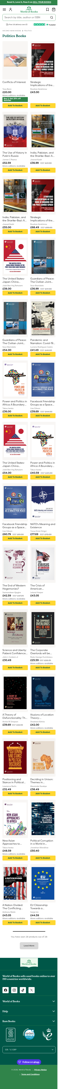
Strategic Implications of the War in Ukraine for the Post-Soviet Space (40, 84)
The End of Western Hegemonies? (14, 587)
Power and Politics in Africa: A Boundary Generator (13, 403)
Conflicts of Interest (14, 82)
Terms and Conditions (29, 1074)
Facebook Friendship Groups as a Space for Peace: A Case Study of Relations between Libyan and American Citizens (41, 403)
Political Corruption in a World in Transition (40, 842)
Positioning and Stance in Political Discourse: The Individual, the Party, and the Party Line (14, 781)
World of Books (23, 1070)
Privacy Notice (39, 1070)
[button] (4, 9)
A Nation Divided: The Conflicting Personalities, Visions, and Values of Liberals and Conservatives (13, 907)
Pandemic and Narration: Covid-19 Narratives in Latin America (40, 342)
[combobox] (27, 17)
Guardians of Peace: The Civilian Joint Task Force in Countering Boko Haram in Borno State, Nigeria (41, 280)
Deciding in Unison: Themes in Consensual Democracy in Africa (40, 781)
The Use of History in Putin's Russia (13, 154)
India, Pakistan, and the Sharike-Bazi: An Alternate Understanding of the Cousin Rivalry (41, 154)
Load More (28, 946)
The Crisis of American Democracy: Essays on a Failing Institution (40, 587)
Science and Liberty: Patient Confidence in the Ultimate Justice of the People (14, 652)
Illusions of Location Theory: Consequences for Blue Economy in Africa (40, 716)
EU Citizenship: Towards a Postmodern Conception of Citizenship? (38, 907)
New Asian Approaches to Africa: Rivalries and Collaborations (14, 842)
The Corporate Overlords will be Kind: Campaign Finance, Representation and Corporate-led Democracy (41, 652)
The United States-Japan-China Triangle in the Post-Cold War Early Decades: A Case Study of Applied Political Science (14, 280)
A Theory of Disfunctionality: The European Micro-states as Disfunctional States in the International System (14, 716)
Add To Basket (14, 105)
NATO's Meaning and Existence (39, 526)
